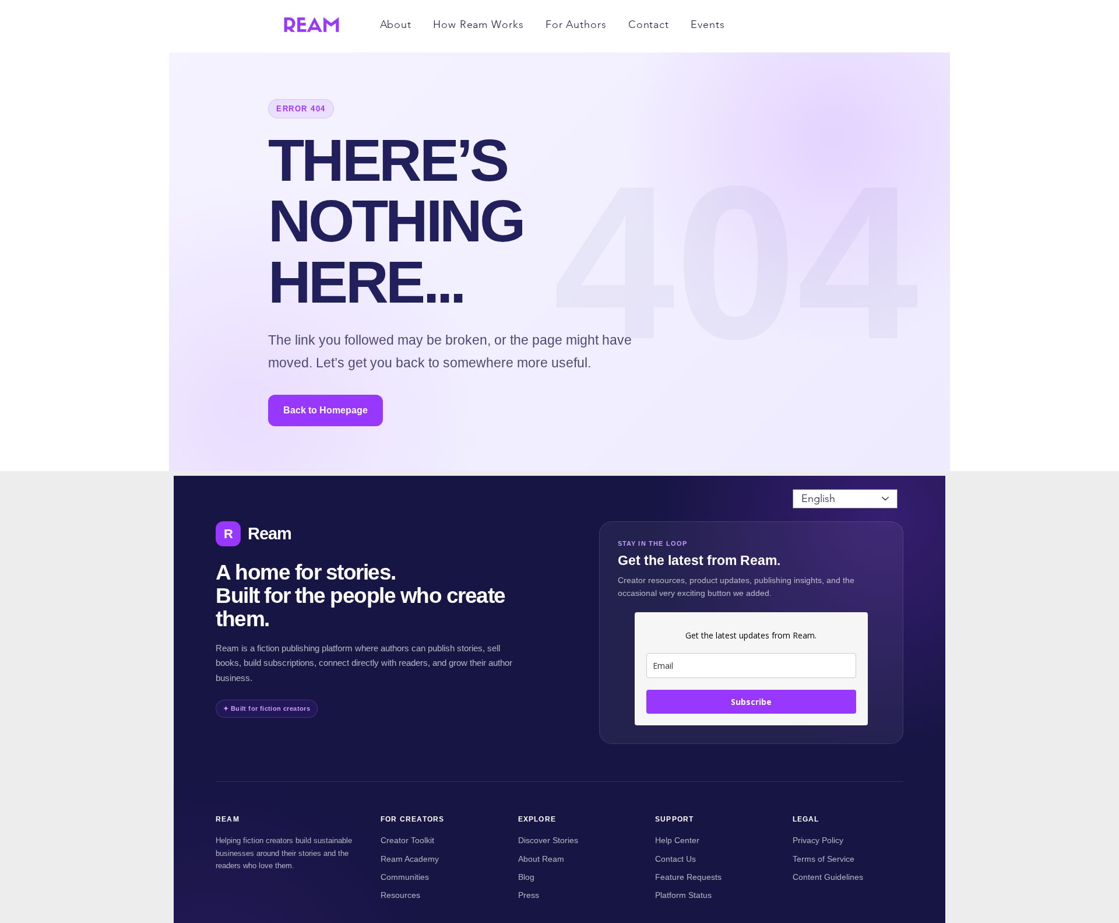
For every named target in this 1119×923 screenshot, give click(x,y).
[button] (395, 24)
